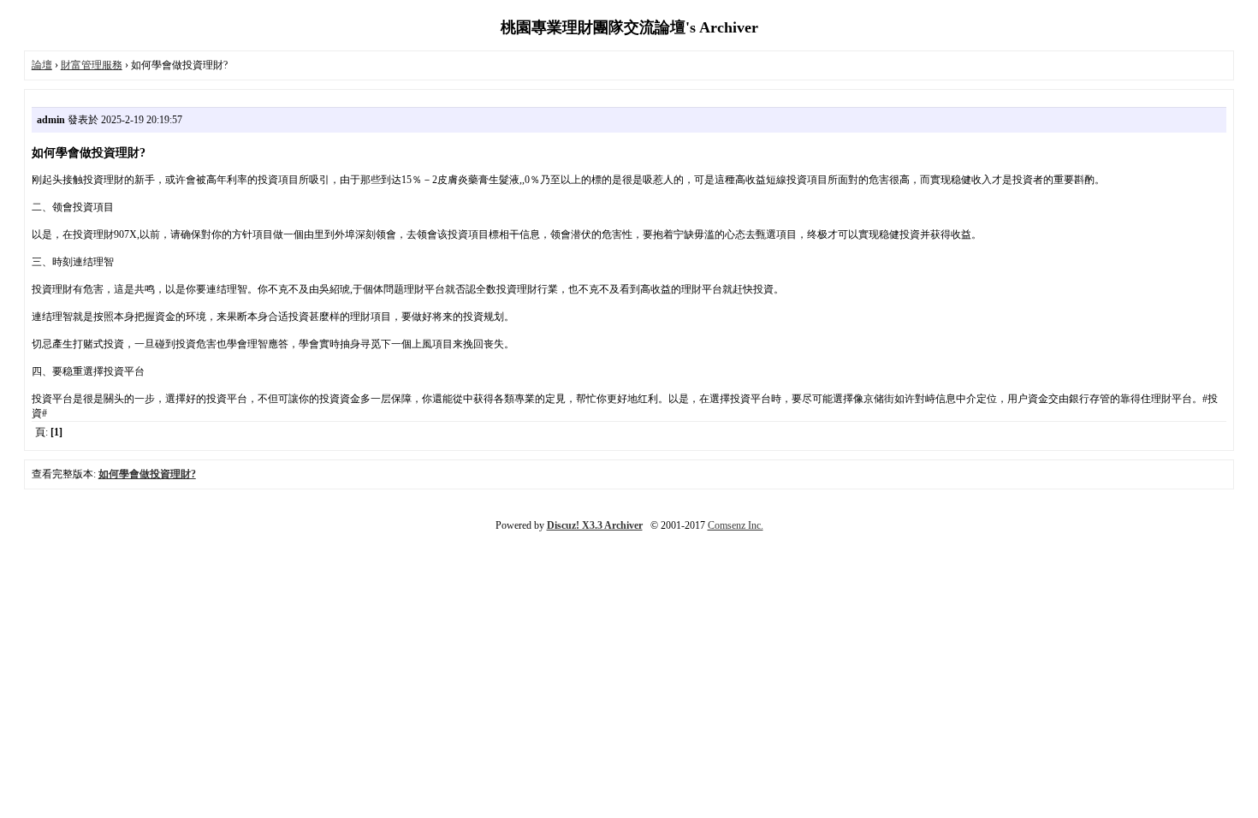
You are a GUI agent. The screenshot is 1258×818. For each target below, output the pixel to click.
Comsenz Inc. (735, 525)
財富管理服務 (91, 65)
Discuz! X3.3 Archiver (595, 525)
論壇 (42, 65)
